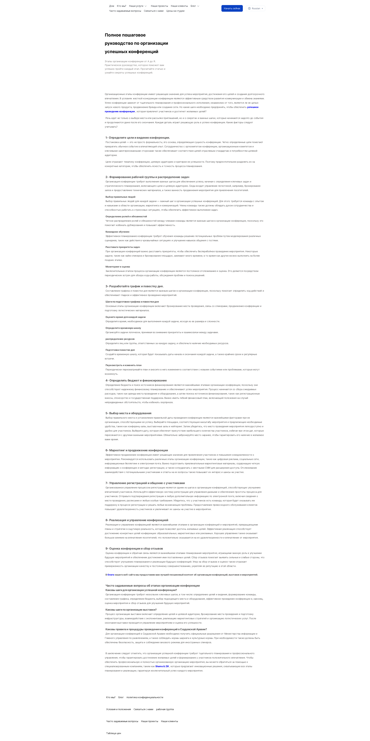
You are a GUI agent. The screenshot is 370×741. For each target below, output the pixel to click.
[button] (138, 5)
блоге (111, 574)
